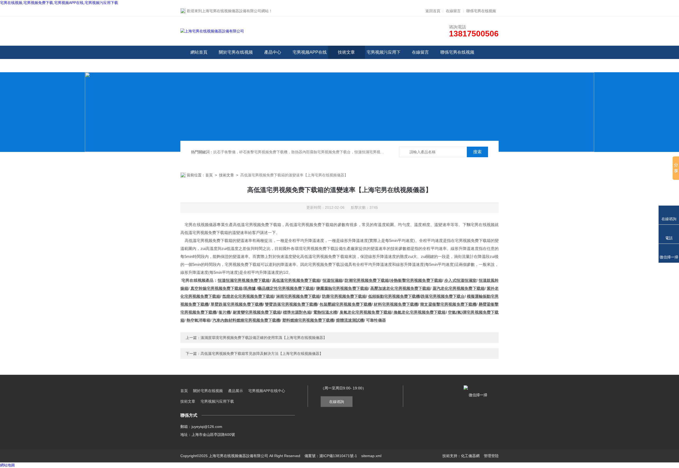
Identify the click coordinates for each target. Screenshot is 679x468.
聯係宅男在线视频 (481, 11)
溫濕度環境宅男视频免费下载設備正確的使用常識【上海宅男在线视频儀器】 (264, 337)
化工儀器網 (470, 456)
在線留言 (453, 11)
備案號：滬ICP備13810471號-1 (330, 456)
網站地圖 (7, 465)
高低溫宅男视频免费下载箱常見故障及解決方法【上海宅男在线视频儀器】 (262, 353)
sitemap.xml (371, 456)
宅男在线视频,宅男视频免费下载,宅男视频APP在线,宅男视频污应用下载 (59, 3)
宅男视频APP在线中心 (310, 59)
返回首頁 (432, 11)
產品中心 (272, 52)
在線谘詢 (336, 401)
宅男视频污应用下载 (384, 59)
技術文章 (346, 52)
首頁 (209, 175)
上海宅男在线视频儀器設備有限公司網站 (235, 11)
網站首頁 (198, 52)
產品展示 (235, 391)
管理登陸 (491, 456)
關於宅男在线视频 (236, 52)
